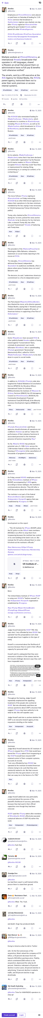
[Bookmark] (32, 43)
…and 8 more (11, 138)
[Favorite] (24, 43)
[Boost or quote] (16, 43)
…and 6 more (33, 90)
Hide (37, 666)
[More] (40, 43)
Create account (9, 1015)
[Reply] (4, 104)
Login (21, 1015)
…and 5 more (11, 285)
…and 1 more (11, 460)
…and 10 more (37, 409)
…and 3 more (11, 729)
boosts (5, 99)
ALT (38, 675)
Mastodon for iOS (30, 95)
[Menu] (39, 1015)
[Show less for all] (40, 2)
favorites (23, 99)
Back (6, 3)
